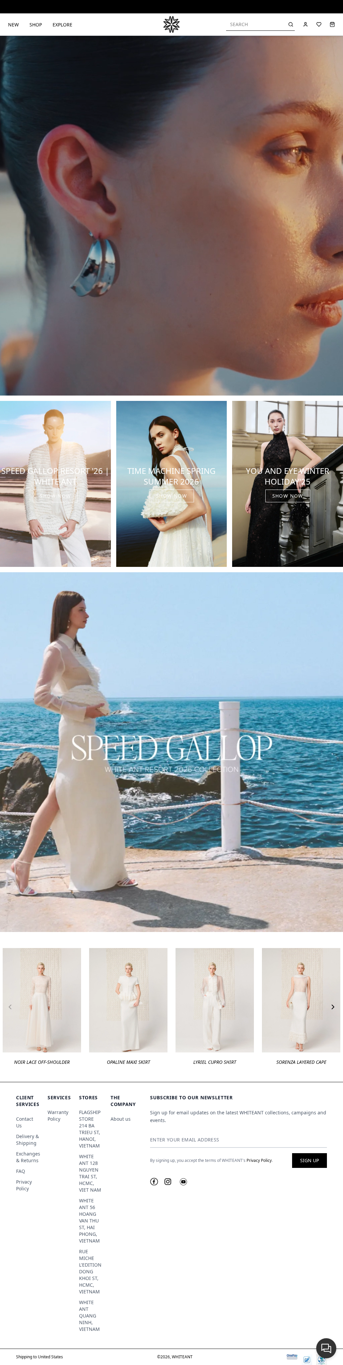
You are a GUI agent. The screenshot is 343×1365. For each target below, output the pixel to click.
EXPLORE (62, 24)
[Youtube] (183, 1182)
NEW (13, 24)
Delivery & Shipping (27, 1139)
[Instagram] (167, 1182)
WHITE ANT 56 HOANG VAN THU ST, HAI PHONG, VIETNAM (89, 1220)
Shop (35, 24)
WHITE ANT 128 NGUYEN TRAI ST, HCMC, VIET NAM (90, 1173)
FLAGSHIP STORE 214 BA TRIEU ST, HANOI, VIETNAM (89, 1129)
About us (121, 1119)
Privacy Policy (24, 1185)
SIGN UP (309, 1160)
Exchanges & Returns (28, 1157)
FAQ (20, 1171)
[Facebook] (154, 1182)
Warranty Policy (58, 1115)
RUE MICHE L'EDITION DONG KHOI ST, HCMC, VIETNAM (90, 1271)
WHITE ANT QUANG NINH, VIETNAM (89, 1315)
